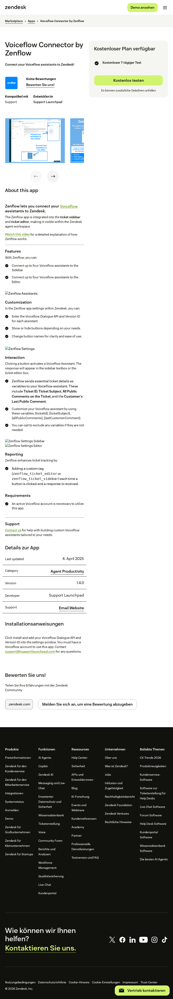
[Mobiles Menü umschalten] (165, 7)
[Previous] (36, 176)
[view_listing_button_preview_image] (35, 140)
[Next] (53, 176)
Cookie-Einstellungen (106, 982)
